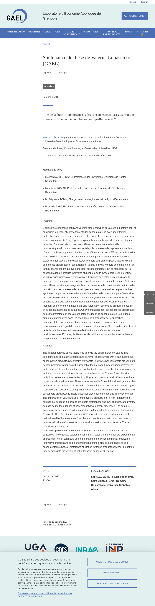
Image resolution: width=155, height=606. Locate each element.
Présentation (16, 31)
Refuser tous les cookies (112, 583)
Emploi (129, 31)
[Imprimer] (55, 72)
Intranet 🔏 (142, 33)
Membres (34, 31)
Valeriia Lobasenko (53, 137)
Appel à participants (111, 33)
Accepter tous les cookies (112, 562)
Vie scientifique (71, 33)
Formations (91, 31)
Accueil (46, 44)
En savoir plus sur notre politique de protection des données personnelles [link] (45, 594)
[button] (70, 72)
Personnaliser (112, 572)
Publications (52, 31)
